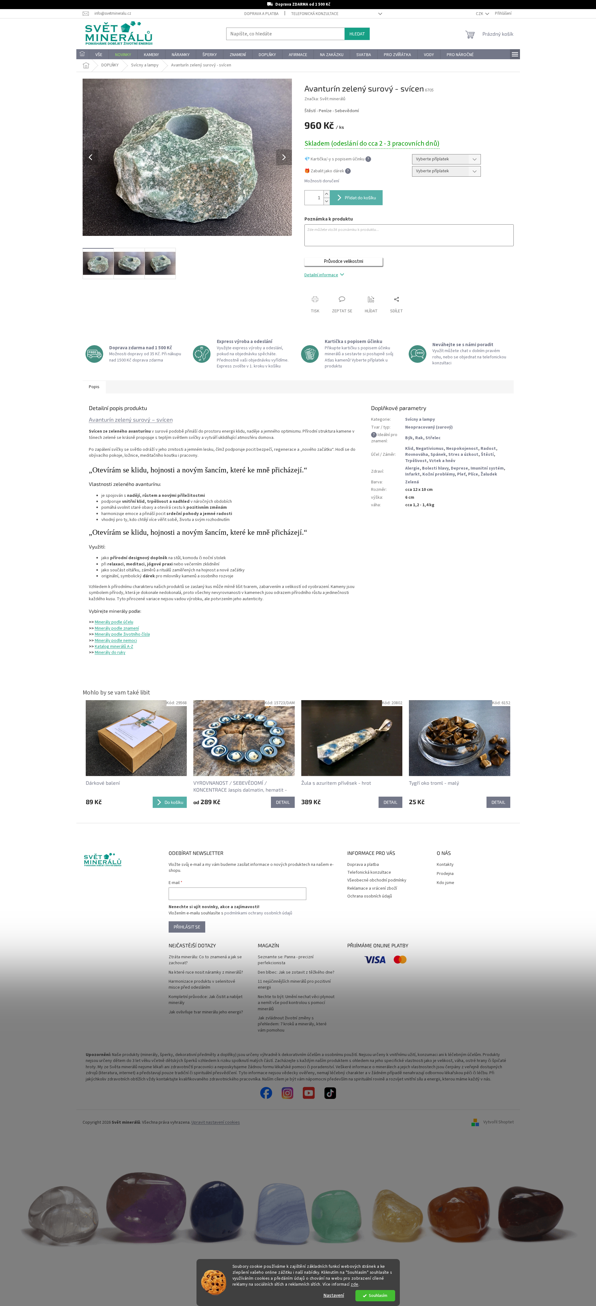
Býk (409, 438)
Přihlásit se (187, 926)
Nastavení (333, 1295)
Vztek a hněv (442, 461)
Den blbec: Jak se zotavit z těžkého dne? (296, 973)
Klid (409, 448)
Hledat (357, 33)
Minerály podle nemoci (116, 640)
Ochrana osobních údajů (369, 896)
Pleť (461, 474)
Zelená (412, 482)
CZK (480, 14)
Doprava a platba (261, 14)
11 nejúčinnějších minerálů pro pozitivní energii (294, 985)
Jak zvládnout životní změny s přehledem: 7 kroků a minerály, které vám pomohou (292, 1024)
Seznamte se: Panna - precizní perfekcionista (285, 960)
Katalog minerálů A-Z (114, 646)
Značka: (324, 99)
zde (355, 1284)
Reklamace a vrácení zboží (372, 888)
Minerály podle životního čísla (122, 634)
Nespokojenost (462, 448)
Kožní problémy (438, 474)
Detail (283, 802)
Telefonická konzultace (315, 14)
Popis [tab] (94, 387)
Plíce (473, 474)
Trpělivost (416, 461)
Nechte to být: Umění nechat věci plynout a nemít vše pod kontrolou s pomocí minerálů (296, 1003)
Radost (488, 448)
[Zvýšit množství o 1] (326, 194)
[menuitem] (82, 54)
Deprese (459, 468)
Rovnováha (416, 454)
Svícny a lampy (420, 419)
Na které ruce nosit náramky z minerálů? (206, 973)
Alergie (412, 468)
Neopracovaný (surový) (429, 427)
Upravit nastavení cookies (215, 1122)
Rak (419, 438)
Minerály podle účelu (114, 622)
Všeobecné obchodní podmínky (376, 880)
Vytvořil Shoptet (498, 1122)
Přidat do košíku (360, 197)
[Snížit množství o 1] (326, 201)
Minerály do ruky (110, 652)
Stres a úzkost (463, 454)
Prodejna (445, 874)
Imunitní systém (487, 468)
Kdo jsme (445, 883)
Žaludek (489, 474)
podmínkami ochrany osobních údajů (258, 913)
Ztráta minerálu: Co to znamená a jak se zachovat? (205, 960)
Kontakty (445, 865)
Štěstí (487, 454)
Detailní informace (321, 275)
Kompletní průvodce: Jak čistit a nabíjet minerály (205, 1000)
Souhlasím (378, 1295)
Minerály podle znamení (117, 628)
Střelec (433, 438)
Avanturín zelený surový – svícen (131, 419)
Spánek (438, 454)
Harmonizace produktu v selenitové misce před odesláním (202, 985)
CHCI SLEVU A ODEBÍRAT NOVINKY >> (45, 1269)
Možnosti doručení (321, 181)
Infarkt (412, 474)
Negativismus (430, 448)
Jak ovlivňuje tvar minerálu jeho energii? (206, 1012)
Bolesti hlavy (435, 468)
